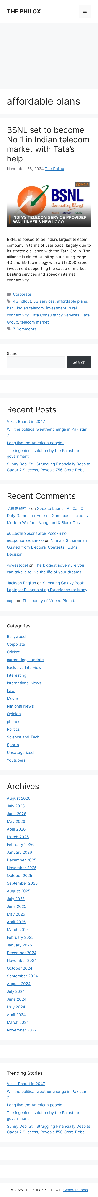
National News (20, 706)
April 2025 (16, 922)
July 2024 (16, 991)
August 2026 (19, 798)
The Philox (54, 168)
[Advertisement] (49, 53)
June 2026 (16, 813)
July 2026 (16, 806)
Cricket (13, 652)
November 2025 (21, 868)
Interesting (16, 675)
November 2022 (21, 1030)
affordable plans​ (72, 301)
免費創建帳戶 (18, 508)
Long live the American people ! (35, 443)
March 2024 (18, 1022)
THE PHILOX (24, 11)
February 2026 (20, 844)
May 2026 (16, 821)
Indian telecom (30, 308)
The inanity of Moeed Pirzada (50, 600)
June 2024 (16, 999)
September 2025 (22, 883)
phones (13, 721)
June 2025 (16, 906)
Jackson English (21, 583)
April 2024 (16, 1014)
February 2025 (20, 937)
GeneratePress (75, 1190)
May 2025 (16, 914)
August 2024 (19, 983)
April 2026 (16, 829)
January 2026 (19, 852)
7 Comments (24, 329)
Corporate (22, 294)
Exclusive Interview (24, 667)
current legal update (25, 659)
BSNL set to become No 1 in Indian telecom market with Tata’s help (48, 144)
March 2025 (18, 929)
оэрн (11, 600)
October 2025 (19, 875)
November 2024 (22, 960)
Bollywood (16, 636)
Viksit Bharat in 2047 (26, 421)
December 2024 (21, 953)
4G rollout (22, 301)
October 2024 (19, 968)
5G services (44, 301)
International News (24, 683)
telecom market (34, 322)
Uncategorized (20, 752)
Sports (13, 745)
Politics (13, 729)
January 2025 (19, 945)
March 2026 (18, 837)
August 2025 (18, 891)
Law (11, 690)
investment (56, 308)
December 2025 (21, 860)
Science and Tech (23, 737)
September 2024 (22, 976)
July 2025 (16, 898)
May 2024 (16, 1007)
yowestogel (17, 565)
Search (13, 353)
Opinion (14, 714)
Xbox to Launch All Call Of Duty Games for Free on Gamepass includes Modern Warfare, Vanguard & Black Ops (47, 515)
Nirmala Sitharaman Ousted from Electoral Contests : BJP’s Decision (47, 547)
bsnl (11, 308)
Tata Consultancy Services (55, 315)
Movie (12, 698)
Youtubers (16, 760)
